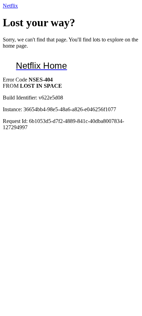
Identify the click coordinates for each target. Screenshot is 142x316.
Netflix (10, 6)
